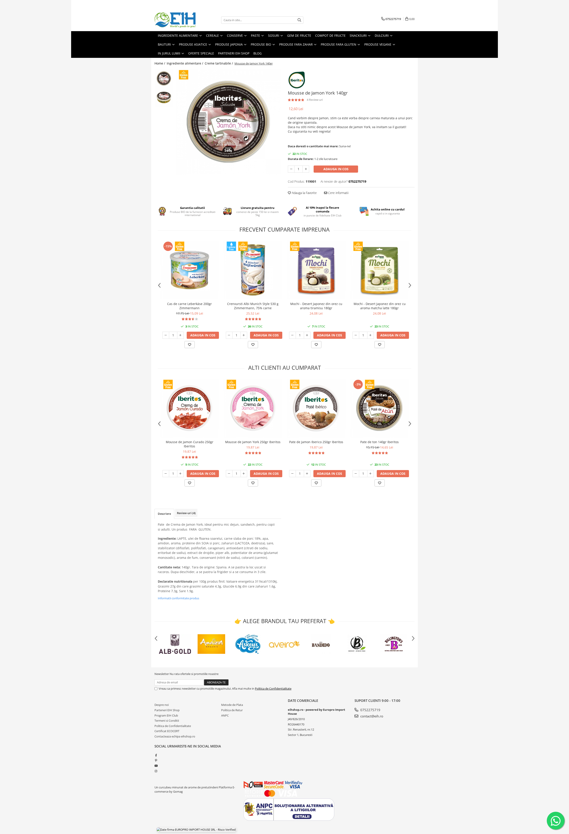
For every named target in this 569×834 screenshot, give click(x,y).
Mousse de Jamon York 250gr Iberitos (252, 442)
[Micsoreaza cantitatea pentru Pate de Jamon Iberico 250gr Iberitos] (292, 473)
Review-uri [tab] (186, 513)
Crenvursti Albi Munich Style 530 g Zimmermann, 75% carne (252, 306)
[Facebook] (155, 755)
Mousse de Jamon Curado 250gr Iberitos (189, 444)
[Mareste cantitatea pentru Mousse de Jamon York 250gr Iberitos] (243, 473)
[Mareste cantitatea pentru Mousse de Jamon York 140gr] (306, 169)
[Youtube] (155, 766)
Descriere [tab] (164, 514)
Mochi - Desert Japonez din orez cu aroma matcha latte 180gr (380, 306)
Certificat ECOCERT (166, 731)
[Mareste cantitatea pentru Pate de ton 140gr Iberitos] (370, 473)
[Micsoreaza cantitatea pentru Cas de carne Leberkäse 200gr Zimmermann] (165, 335)
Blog (257, 53)
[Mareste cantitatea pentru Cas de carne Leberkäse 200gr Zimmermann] (180, 335)
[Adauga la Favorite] (189, 344)
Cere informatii (338, 193)
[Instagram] (155, 771)
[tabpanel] (228, 122)
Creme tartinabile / (219, 63)
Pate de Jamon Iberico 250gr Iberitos (316, 442)
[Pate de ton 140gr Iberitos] (379, 408)
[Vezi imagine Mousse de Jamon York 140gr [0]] (164, 78)
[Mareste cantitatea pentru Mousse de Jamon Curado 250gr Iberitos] (180, 473)
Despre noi (161, 705)
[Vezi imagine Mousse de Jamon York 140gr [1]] (164, 97)
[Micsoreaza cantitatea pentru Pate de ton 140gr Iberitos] (356, 473)
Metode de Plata (232, 705)
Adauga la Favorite (304, 193)
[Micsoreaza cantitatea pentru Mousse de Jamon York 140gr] (291, 169)
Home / (160, 63)
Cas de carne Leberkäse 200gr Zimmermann (189, 306)
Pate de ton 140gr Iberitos (379, 442)
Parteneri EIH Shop (167, 710)
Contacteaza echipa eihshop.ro (174, 736)
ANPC (225, 715)
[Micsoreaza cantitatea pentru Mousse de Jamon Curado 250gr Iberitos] (165, 473)
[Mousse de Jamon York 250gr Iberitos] (252, 408)
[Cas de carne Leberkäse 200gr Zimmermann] (189, 269)
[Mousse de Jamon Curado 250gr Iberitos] (189, 408)
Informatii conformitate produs (178, 598)
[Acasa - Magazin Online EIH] (176, 20)
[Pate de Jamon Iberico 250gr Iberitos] (316, 408)
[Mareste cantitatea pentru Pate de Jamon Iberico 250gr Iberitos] (307, 473)
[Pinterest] (155, 760)
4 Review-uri (315, 100)
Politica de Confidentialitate (273, 689)
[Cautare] (299, 20)
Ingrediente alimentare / (185, 63)
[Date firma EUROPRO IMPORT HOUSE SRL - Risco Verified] (196, 829)
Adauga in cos (336, 169)
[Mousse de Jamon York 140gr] (228, 122)
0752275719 (369, 710)
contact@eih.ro (371, 716)
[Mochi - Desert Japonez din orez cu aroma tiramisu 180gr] (316, 269)
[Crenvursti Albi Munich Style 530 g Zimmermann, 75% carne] (252, 269)
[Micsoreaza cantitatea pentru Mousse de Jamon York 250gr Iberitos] (229, 473)
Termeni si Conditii (166, 721)
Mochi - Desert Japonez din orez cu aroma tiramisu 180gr (316, 306)
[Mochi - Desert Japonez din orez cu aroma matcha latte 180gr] (379, 269)
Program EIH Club (166, 715)
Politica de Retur (232, 710)
